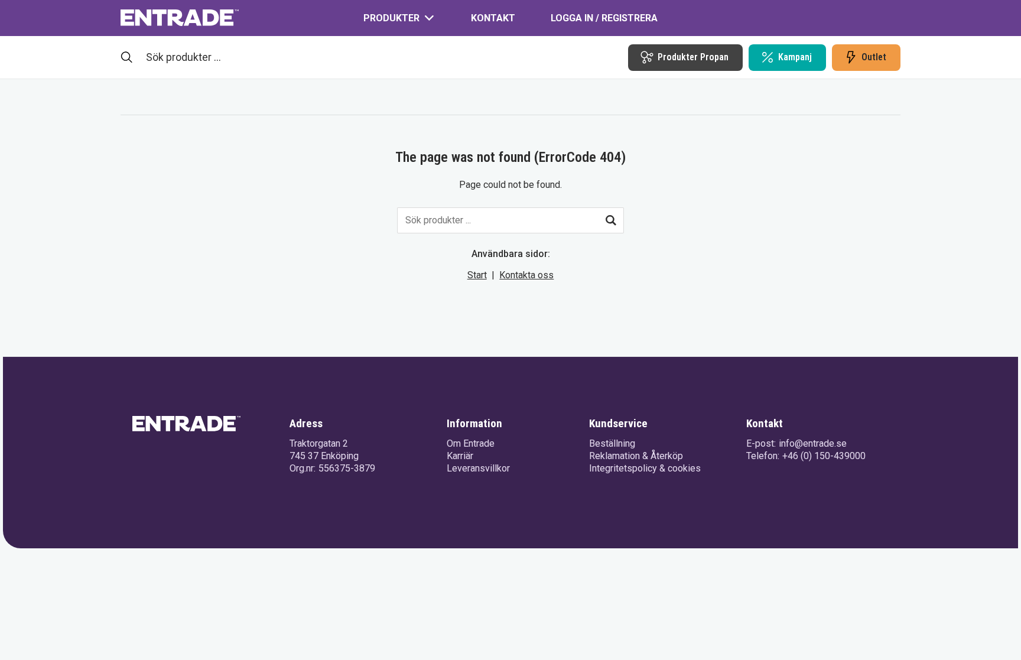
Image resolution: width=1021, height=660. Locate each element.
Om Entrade (471, 443)
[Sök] (611, 220)
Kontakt (493, 18)
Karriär (460, 455)
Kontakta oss (526, 275)
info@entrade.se (813, 443)
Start (477, 275)
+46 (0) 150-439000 (824, 455)
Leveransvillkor (478, 468)
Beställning (612, 443)
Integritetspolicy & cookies (645, 468)
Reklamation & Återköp (636, 455)
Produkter (391, 18)
